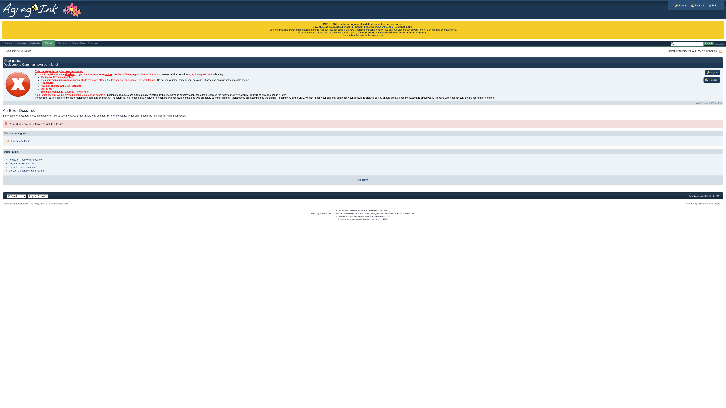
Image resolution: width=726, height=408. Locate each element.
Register (699, 5)
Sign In (682, 5)
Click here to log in (20, 141)
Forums (8, 43)
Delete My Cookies (38, 203)
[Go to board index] (44, 9)
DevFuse (718, 103)
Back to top (9, 203)
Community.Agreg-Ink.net (18, 51)
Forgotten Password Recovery (25, 159)
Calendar (35, 43)
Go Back (363, 179)
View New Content (707, 51)
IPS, (717, 203)
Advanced (719, 43)
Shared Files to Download (85, 43)
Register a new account (21, 163)
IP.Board (702, 203)
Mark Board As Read (58, 203)
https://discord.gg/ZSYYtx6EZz (373, 27)
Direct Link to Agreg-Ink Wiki (682, 51)
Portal (48, 43)
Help (714, 5)
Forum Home (22, 203)
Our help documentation (22, 167)
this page (57, 97)
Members (21, 43)
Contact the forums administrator (27, 170)
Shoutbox (63, 43)
